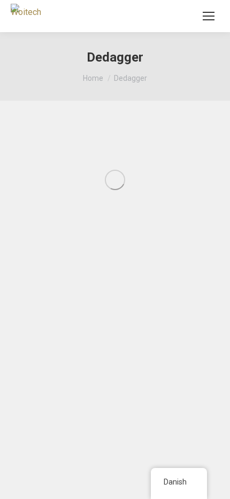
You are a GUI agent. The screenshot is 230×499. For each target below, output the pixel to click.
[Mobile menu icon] (208, 16)
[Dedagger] (115, 180)
